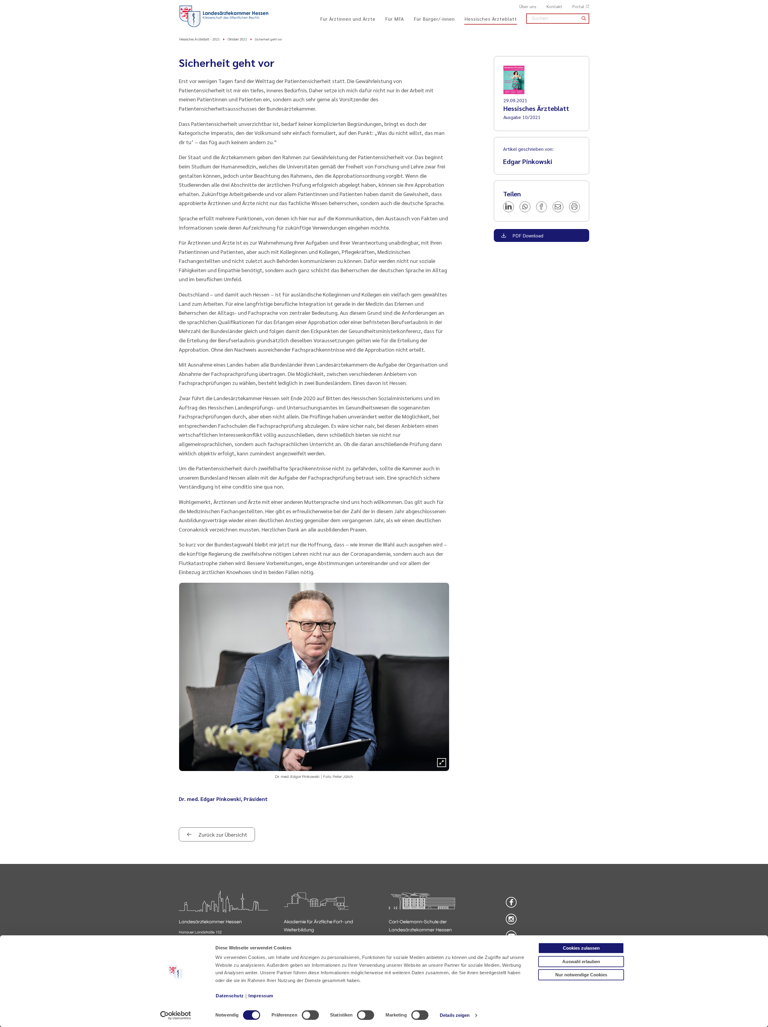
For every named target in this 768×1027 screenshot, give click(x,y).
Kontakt (554, 6)
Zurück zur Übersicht (222, 834)
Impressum (260, 995)
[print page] (574, 207)
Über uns (527, 6)
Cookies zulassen (581, 948)
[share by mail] (558, 207)
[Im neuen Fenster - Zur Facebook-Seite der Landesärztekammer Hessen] (511, 902)
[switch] (310, 1015)
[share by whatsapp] (525, 207)
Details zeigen (455, 1015)
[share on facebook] (541, 207)
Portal (578, 6)
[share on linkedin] (508, 207)
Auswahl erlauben (581, 961)
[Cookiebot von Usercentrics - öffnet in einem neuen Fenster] (175, 1015)
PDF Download (527, 235)
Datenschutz (230, 995)
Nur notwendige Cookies (581, 974)
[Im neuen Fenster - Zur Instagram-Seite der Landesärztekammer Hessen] (511, 919)
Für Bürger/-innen (434, 19)
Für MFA (394, 19)
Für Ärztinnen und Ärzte (348, 19)
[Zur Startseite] (224, 16)
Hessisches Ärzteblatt (490, 19)
